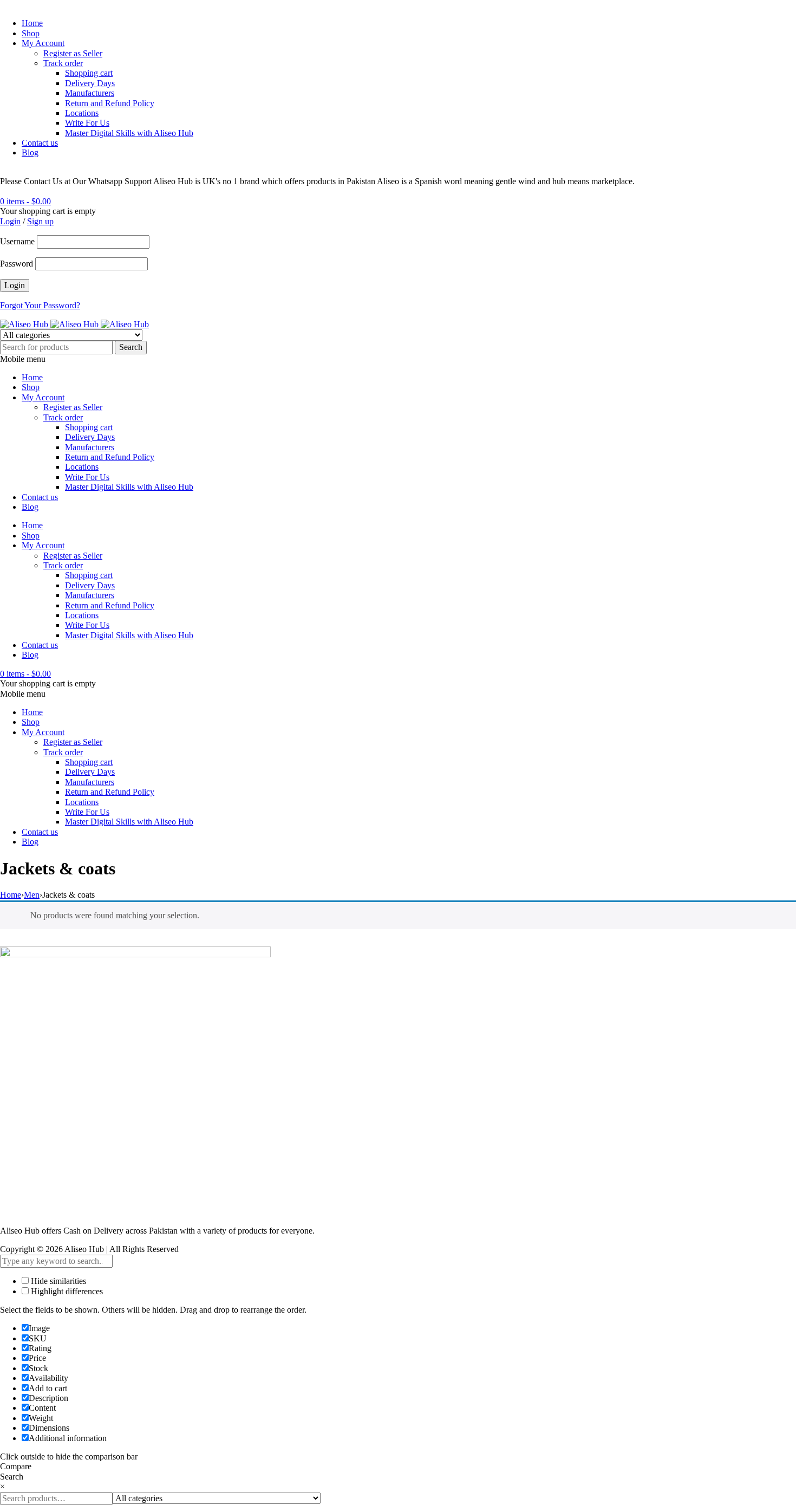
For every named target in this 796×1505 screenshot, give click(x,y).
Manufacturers (89, 93)
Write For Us (87, 122)
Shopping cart (89, 72)
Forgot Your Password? (40, 305)
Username (17, 241)
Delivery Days (90, 83)
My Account (43, 43)
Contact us (40, 142)
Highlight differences (66, 1291)
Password (16, 263)
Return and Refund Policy (109, 103)
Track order (63, 63)
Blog (30, 152)
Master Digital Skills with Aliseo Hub (129, 133)
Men (32, 894)
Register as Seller (72, 53)
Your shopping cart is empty (48, 211)
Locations (82, 113)
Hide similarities (57, 1281)
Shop (31, 33)
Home (32, 23)
